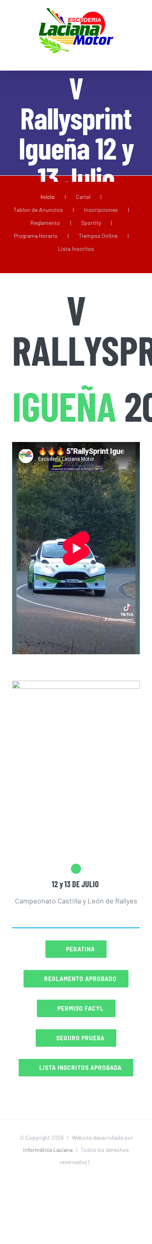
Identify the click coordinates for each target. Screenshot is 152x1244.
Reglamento (45, 222)
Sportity (91, 222)
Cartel (83, 196)
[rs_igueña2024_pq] (76, 686)
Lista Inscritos (76, 248)
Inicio (48, 196)
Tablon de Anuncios (38, 209)
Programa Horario (36, 235)
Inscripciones (101, 209)
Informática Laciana (48, 1149)
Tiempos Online (98, 235)
